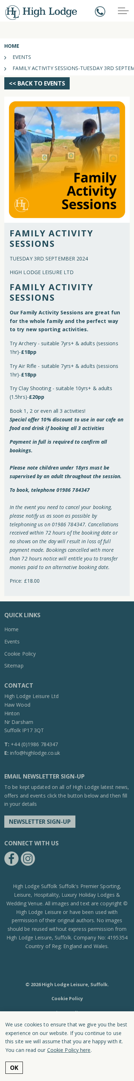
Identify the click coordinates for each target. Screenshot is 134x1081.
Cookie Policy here (69, 1050)
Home (11, 629)
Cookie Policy (20, 653)
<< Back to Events (37, 83)
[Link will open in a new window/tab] (11, 858)
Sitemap (14, 665)
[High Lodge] (41, 12)
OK (14, 1068)
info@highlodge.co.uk (35, 752)
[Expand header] (123, 11)
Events (12, 641)
